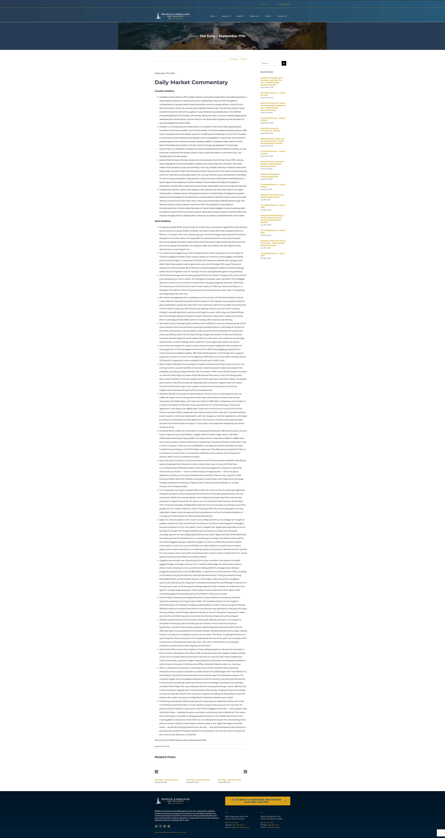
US (266, 4)
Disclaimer (166, 832)
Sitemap (158, 832)
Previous (235, 59)
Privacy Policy (177, 832)
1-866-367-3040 (238, 825)
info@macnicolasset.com (239, 827)
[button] (156, 771)
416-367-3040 (233, 823)
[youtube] (168, 826)
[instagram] (160, 826)
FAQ (184, 832)
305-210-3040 (268, 823)
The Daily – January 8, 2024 (198, 780)
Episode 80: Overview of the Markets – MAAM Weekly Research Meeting (272, 164)
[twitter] (156, 826)
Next (243, 59)
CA (262, 4)
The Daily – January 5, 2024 (229, 780)
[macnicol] (172, 13)
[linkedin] (164, 826)
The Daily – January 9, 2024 (166, 780)
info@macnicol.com (273, 827)
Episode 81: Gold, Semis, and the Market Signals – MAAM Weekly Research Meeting (272, 141)
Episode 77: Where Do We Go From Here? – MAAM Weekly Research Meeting (273, 243)
